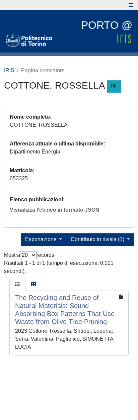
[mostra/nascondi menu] (131, 5)
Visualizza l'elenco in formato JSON (54, 210)
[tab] (17, 284)
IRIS (9, 70)
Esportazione (41, 239)
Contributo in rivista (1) (98, 239)
